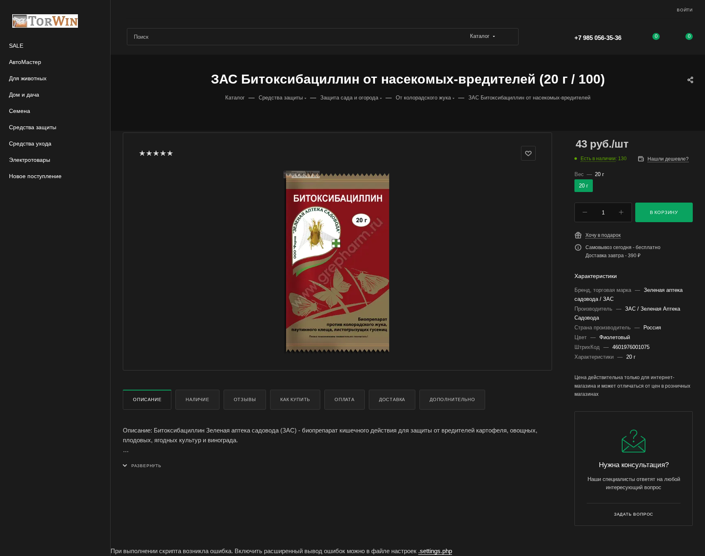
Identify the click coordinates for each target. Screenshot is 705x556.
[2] (148, 153)
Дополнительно (452, 399)
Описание (147, 399)
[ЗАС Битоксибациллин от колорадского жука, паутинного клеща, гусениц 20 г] (337, 262)
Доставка (392, 399)
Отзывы (245, 399)
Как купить (295, 399)
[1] (141, 153)
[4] (162, 153)
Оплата (345, 399)
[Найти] (509, 36)
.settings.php (435, 550)
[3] (155, 153)
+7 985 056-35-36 (597, 37)
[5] (169, 153)
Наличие (197, 399)
